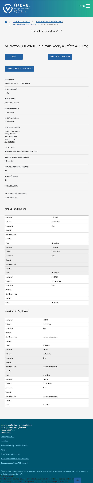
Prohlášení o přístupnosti (10, 454)
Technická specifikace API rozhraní (14, 463)
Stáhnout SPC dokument (60, 57)
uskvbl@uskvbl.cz (7, 437)
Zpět (14, 57)
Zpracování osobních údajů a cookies (15, 459)
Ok (77, 480)
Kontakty (4, 441)
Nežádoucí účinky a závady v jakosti (14, 445)
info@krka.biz (10, 142)
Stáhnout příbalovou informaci (19, 68)
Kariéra (3, 450)
